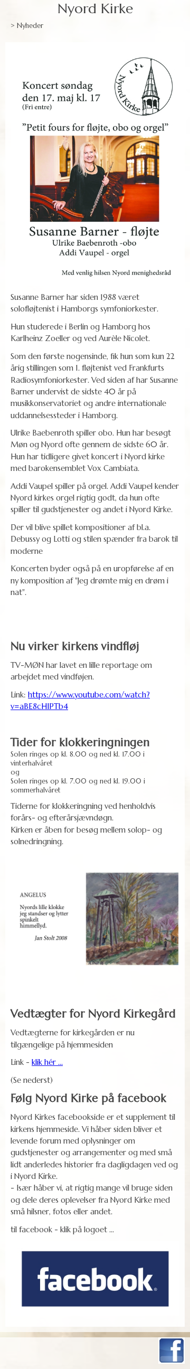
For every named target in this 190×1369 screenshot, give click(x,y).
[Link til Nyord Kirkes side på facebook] (95, 1278)
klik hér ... (47, 1062)
